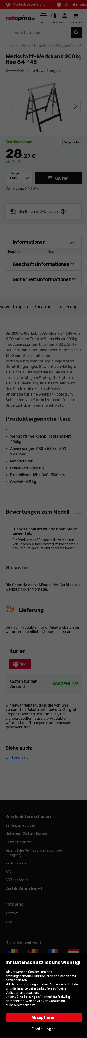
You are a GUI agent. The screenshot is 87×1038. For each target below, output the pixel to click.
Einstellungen (44, 1029)
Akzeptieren (44, 1017)
